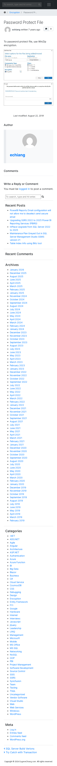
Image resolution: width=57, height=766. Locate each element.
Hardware (15, 611)
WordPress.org (17, 739)
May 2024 (15, 316)
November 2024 (18, 296)
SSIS (12, 674)
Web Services (17, 707)
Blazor (13, 572)
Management (16, 635)
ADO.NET (14, 539)
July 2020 (15, 464)
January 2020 (17, 484)
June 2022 (15, 388)
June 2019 (15, 507)
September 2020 (18, 457)
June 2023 (15, 352)
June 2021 (15, 428)
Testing (13, 687)
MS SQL (14, 648)
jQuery (13, 625)
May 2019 (15, 510)
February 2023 (17, 365)
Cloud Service (17, 582)
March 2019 (16, 517)
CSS (12, 588)
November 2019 (18, 490)
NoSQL (13, 654)
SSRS (12, 677)
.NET (12, 536)
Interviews (15, 618)
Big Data (14, 569)
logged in (24, 188)
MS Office (15, 644)
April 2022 (15, 395)
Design (13, 595)
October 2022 (17, 378)
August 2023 (16, 345)
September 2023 (18, 342)
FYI (11, 605)
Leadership (15, 628)
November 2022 (18, 375)
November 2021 (18, 411)
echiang (16, 29)
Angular (14, 546)
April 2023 (15, 359)
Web (12, 704)
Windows (14, 711)
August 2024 (16, 306)
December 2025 (18, 273)
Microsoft (15, 638)
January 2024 (17, 329)
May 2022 (15, 391)
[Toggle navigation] (49, 5)
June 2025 (15, 279)
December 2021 (18, 408)
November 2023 (18, 335)
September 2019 (18, 497)
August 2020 (16, 461)
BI (11, 565)
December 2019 (18, 487)
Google (13, 608)
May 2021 (15, 431)
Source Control (17, 671)
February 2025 (17, 289)
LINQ (12, 631)
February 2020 (17, 480)
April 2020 (15, 474)
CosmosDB (15, 585)
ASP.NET (14, 552)
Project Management (20, 664)
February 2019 (17, 520)
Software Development (21, 668)
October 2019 (17, 494)
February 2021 (17, 441)
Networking (16, 651)
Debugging (15, 592)
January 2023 (17, 368)
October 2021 (17, 415)
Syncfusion (15, 681)
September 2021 (18, 418)
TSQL (13, 691)
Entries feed (16, 733)
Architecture (16, 549)
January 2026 (17, 269)
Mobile (13, 641)
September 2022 (18, 382)
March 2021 (16, 438)
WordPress (15, 714)
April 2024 (15, 319)
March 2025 (16, 286)
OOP (12, 658)
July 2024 (15, 309)
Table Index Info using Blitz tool (26, 243)
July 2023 (15, 349)
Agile (12, 542)
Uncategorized (17, 694)
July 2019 (15, 504)
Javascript (15, 621)
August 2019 (16, 500)
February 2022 (17, 401)
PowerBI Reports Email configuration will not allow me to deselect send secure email (30, 213)
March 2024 (16, 322)
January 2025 (17, 293)
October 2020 (17, 454)
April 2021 (15, 434)
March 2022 (16, 398)
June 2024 (15, 312)
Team (13, 684)
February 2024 (17, 326)
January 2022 (17, 405)
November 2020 (18, 451)
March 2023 (16, 362)
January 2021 (17, 444)
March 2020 (16, 477)
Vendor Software (18, 697)
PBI (11, 661)
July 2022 (15, 385)
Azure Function (17, 562)
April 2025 (15, 283)
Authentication (17, 555)
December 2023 (18, 332)
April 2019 (15, 514)
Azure (13, 559)
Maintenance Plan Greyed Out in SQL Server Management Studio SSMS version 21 (28, 236)
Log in (13, 729)
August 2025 (16, 276)
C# (11, 578)
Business (14, 575)
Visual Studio (16, 701)
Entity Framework (19, 602)
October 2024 (17, 299)
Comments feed (18, 736)
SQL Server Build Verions (20, 748)
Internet (14, 615)
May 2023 (15, 355)
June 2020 (15, 467)
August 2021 (16, 421)
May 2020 (15, 471)
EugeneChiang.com (27, 762)
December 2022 (18, 372)
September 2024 (18, 302)
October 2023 (17, 339)
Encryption (15, 598)
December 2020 (18, 448)
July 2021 (15, 424)
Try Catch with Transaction (21, 752)
